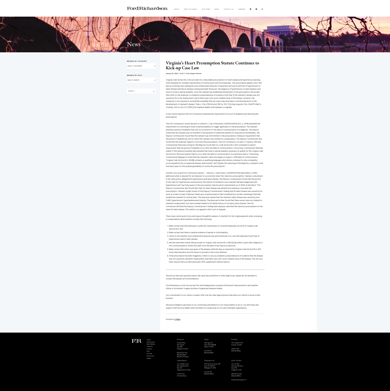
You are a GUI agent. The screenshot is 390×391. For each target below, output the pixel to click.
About (177, 9)
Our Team (206, 9)
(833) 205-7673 (181, 357)
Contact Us (229, 9)
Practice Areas (190, 9)
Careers (149, 340)
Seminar (241, 9)
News (217, 9)
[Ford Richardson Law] (147, 8)
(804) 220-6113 (181, 353)
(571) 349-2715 (208, 351)
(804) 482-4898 (181, 355)
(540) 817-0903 (235, 349)
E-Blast (177, 319)
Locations (149, 349)
